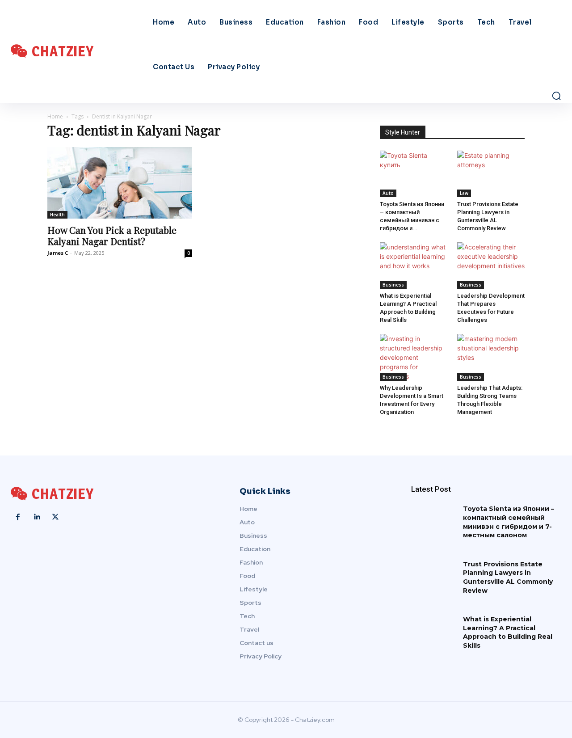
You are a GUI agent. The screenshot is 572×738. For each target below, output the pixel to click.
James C (57, 252)
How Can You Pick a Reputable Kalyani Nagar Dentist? (112, 235)
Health (57, 214)
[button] (556, 96)
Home (55, 116)
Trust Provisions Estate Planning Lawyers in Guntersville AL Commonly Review (508, 577)
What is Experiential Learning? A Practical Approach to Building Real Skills (507, 632)
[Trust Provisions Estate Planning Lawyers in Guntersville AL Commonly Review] (491, 174)
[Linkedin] (36, 517)
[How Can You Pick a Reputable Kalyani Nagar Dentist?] (119, 183)
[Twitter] (55, 517)
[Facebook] (18, 517)
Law (464, 193)
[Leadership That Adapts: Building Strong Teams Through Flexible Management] (491, 357)
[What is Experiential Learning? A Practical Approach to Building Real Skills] (414, 265)
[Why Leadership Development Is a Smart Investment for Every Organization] (414, 357)
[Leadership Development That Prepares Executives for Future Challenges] (491, 265)
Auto (388, 193)
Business (393, 285)
